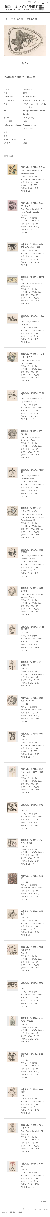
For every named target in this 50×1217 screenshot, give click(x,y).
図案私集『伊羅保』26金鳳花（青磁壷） (32, 1019)
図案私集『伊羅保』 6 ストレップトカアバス (33, 355)
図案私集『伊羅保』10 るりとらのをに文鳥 (32, 509)
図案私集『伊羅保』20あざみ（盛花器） (32, 841)
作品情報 (20, 19)
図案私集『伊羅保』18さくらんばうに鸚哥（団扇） (33, 770)
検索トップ (8, 19)
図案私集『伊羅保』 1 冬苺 (33, 167)
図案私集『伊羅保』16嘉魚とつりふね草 (32, 699)
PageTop (43, 1201)
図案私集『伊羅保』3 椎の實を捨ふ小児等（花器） (32, 245)
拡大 (26, 63)
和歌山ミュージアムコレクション (36, 1209)
